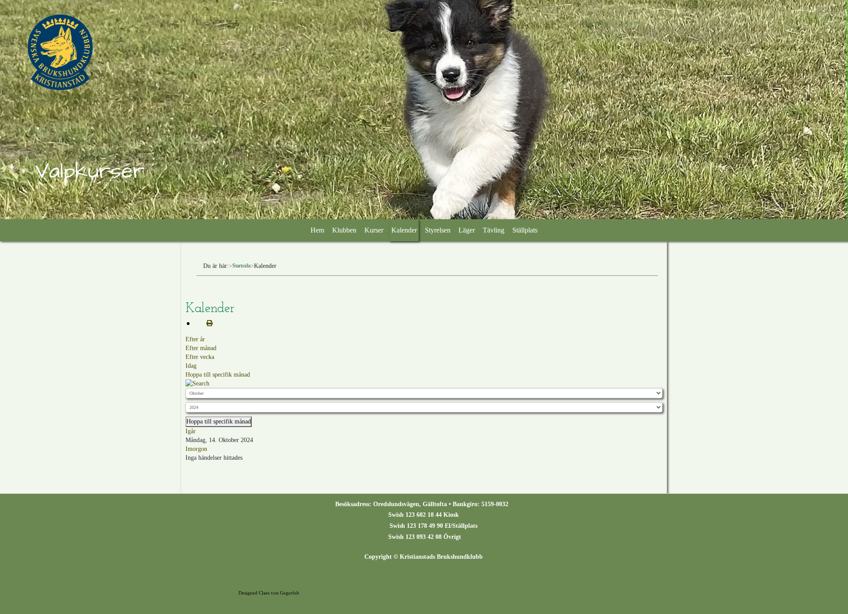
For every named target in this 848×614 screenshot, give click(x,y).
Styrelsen (437, 230)
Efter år (195, 339)
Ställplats (525, 230)
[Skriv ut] (206, 323)
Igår (191, 431)
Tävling (493, 230)
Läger (466, 230)
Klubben (344, 230)
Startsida (241, 266)
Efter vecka (200, 357)
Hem (317, 230)
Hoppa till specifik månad (218, 374)
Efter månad (201, 348)
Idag (191, 365)
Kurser (373, 230)
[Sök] (197, 383)
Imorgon (196, 449)
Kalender (404, 230)
